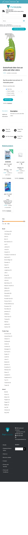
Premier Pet (7, 301)
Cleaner (7, 338)
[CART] (22, 2)
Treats (6, 385)
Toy (6, 380)
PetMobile (9, 103)
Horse (6, 394)
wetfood (7, 324)
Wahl (6, 321)
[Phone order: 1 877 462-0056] (3, 2)
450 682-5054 (19, 435)
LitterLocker (8, 278)
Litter (6, 359)
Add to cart (8, 99)
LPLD (6, 280)
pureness (7, 311)
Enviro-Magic (8, 259)
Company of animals (10, 254)
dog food (7, 257)
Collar (6, 344)
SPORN (6, 314)
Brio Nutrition (8, 241)
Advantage (7, 234)
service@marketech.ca (20, 439)
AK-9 (6, 236)
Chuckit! (7, 252)
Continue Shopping (19, 29)
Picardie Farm (8, 298)
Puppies (7, 399)
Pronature (7, 306)
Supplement (8, 377)
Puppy (6, 402)
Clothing (7, 341)
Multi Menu (8, 283)
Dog (6, 412)
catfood (7, 247)
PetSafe (7, 296)
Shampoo (7, 369)
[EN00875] (14, 47)
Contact (5, 461)
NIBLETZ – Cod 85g (8, 170)
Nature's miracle (9, 285)
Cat (6, 407)
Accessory (7, 333)
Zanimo (7, 327)
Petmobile (7, 293)
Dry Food (7, 351)
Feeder (6, 354)
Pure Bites (7, 309)
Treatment (7, 382)
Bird (6, 392)
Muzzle (6, 362)
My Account (13, 1)
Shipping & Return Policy (7, 449)
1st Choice (8, 231)
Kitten (6, 397)
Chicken (7, 410)
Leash (6, 357)
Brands (4, 445)
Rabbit (6, 404)
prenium (7, 364)
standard (7, 375)
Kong (6, 275)
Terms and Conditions (5, 471)
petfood (7, 290)
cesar (6, 249)
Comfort (7, 346)
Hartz (6, 265)
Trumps (6, 319)
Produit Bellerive (9, 303)
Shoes (6, 372)
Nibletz (6, 288)
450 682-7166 (19, 433)
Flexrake (7, 262)
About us (5, 454)
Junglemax (8, 270)
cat (5, 244)
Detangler (7, 349)
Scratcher (7, 367)
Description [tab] (5, 111)
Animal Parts (8, 336)
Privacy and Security (5, 465)
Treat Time (7, 316)
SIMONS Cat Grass (20, 168)
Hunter (6, 267)
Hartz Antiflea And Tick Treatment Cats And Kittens (7, 201)
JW (5, 272)
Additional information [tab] (5, 115)
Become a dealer (7, 457)
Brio (6, 239)
